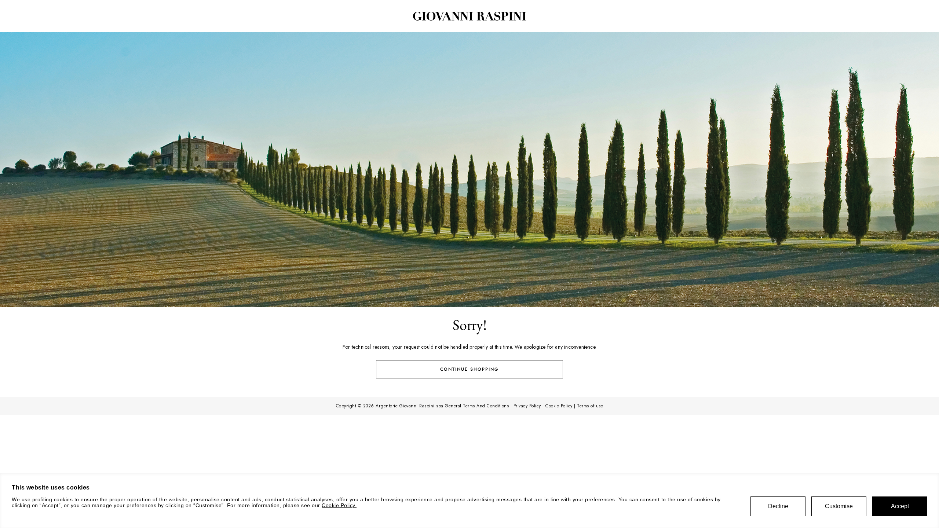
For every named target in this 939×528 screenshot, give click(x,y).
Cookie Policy (559, 406)
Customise (839, 506)
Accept (900, 506)
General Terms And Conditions (477, 406)
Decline (778, 506)
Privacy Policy (527, 406)
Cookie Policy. (339, 505)
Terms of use (590, 406)
